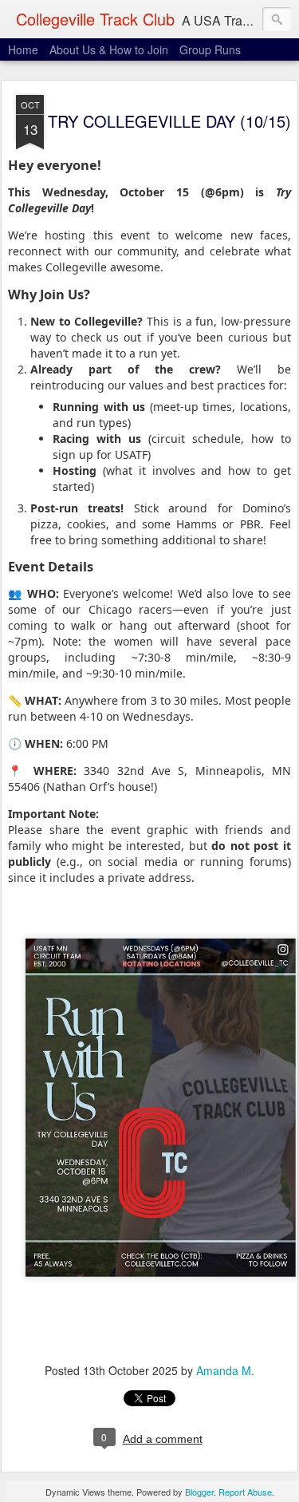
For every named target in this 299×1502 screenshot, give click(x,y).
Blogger (199, 1491)
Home (23, 49)
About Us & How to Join (108, 49)
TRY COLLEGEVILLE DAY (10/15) (169, 120)
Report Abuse (245, 1491)
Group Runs (210, 49)
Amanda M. (225, 1370)
